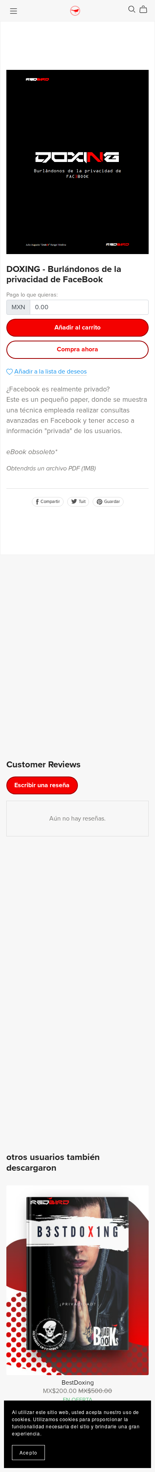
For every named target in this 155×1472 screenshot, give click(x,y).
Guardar (111, 501)
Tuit (81, 501)
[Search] (132, 9)
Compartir (49, 501)
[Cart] (146, 9)
